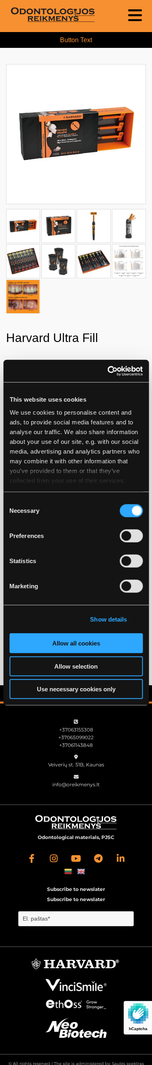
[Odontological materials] (52, 14)
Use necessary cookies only (76, 689)
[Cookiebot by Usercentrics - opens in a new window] (108, 371)
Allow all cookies (76, 643)
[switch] (131, 535)
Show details (108, 618)
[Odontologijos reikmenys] (31, 858)
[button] (122, 15)
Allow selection (76, 666)
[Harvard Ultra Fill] (76, 134)
